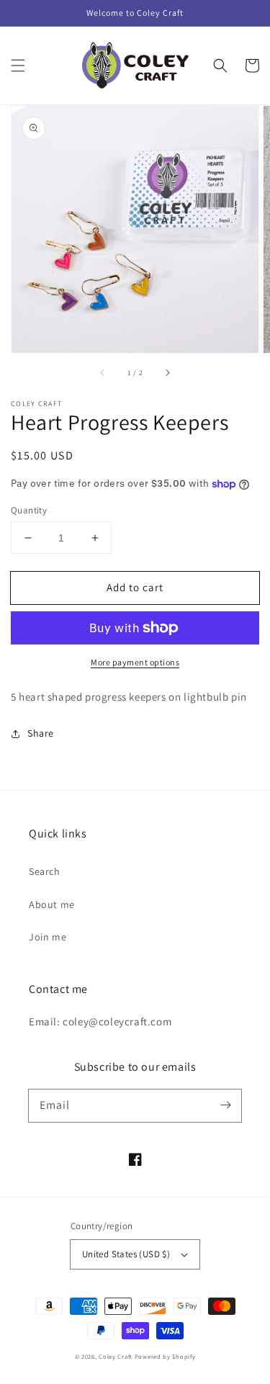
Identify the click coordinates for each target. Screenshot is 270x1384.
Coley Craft (115, 1356)
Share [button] (40, 733)
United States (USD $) (126, 1254)
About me (52, 904)
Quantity (29, 510)
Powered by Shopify (165, 1356)
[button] (18, 65)
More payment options (135, 662)
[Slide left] (103, 373)
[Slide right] (167, 373)
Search (44, 871)
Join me (47, 936)
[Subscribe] (225, 1105)
